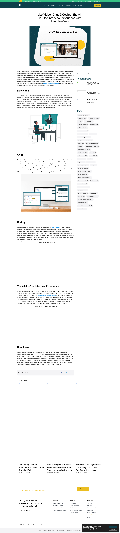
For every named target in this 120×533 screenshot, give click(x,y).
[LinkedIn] (66, 373)
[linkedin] (29, 510)
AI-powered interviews (94, 118)
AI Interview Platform (82, 127)
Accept (113, 526)
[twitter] (21, 510)
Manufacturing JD (82, 183)
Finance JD (93, 152)
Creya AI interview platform (84, 149)
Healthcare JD (81, 158)
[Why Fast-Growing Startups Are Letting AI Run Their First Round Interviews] (81, 102)
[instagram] (24, 510)
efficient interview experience (47, 295)
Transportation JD (82, 208)
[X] (64, 373)
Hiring (90, 158)
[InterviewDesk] (25, 5)
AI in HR (80, 121)
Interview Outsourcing (83, 180)
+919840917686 (60, 525)
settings (96, 529)
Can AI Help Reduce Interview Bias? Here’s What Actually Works (93, 83)
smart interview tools (82, 202)
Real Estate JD (93, 193)
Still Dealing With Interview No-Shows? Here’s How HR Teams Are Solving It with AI (93, 92)
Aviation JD (81, 143)
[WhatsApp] (69, 373)
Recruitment (81, 196)
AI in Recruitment (89, 121)
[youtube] (27, 510)
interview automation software (84, 177)
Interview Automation (83, 174)
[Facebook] (61, 373)
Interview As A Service (83, 168)
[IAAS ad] (85, 74)
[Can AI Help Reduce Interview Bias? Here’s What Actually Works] (81, 85)
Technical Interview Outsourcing (85, 205)
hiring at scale (81, 162)
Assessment (93, 133)
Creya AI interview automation (92, 146)
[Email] (71, 373)
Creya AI (80, 146)
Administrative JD (82, 118)
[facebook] (19, 510)
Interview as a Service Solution (84, 171)
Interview (93, 165)
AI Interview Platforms (83, 130)
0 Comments (27, 472)
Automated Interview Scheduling (85, 140)
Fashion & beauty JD (82, 152)
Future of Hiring (94, 155)
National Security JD (82, 190)
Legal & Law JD (94, 180)
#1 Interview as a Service (83, 115)
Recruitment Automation (92, 196)
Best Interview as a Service (92, 143)
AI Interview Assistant (83, 124)
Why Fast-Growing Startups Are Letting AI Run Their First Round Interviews (93, 101)
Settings (113, 529)
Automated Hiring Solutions (84, 137)
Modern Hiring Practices (83, 187)
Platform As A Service (83, 193)
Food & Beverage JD (82, 155)
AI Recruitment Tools (82, 133)
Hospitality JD (91, 162)
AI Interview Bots (94, 124)
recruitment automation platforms (85, 199)
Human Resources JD (83, 165)
